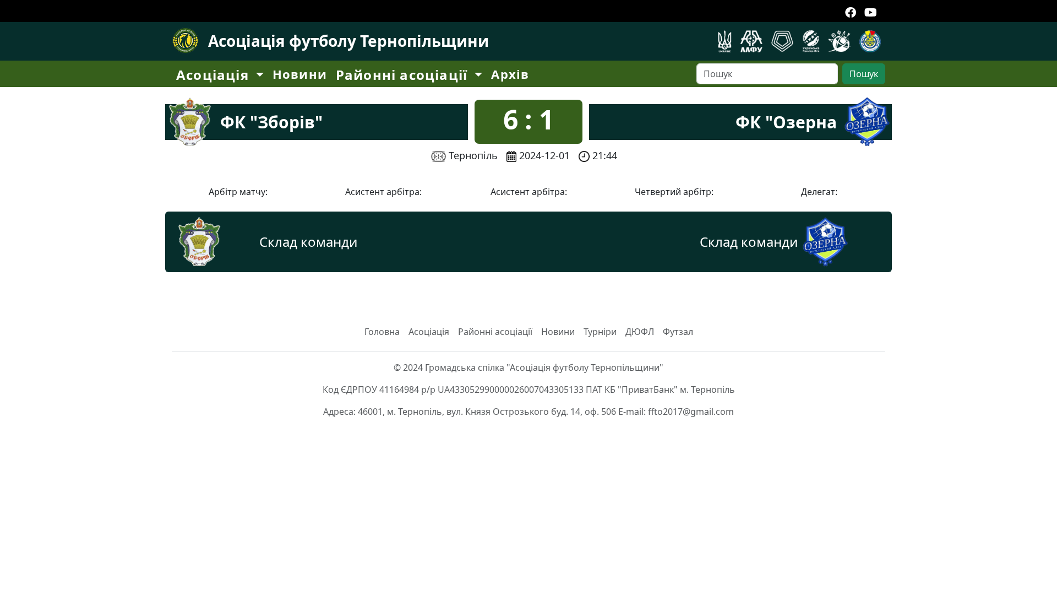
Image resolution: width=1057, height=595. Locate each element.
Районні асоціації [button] (404, 75)
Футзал (678, 332)
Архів (510, 74)
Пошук (863, 74)
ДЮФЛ (639, 332)
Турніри (600, 332)
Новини (300, 74)
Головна (382, 332)
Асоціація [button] (214, 75)
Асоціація (428, 332)
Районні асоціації (495, 332)
